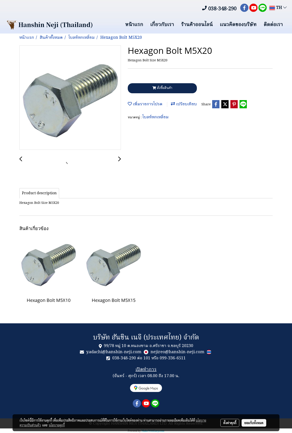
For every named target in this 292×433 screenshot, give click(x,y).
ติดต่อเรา (273, 25)
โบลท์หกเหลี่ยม (155, 117)
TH (279, 8)
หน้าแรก (134, 25)
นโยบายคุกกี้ (57, 425)
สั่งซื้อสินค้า (164, 88)
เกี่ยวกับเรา (162, 25)
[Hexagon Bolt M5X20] (70, 98)
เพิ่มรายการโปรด (147, 104)
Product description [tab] (39, 193)
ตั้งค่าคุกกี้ (229, 423)
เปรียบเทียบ (186, 104)
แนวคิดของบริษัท (238, 25)
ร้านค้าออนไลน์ (197, 25)
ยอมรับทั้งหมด (253, 423)
